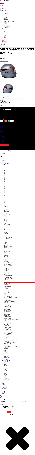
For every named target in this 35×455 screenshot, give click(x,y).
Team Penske (5, 260)
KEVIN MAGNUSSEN (7, 308)
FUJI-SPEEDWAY (6, 345)
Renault (5, 252)
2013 (4, 198)
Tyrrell (5, 263)
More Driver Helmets (7, 27)
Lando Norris (6, 18)
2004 (4, 190)
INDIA (5, 369)
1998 (4, 185)
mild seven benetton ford (7, 245)
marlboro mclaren (6, 236)
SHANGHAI (6, 356)
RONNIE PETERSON (7, 330)
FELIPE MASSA (6, 288)
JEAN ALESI (6, 299)
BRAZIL (5, 364)
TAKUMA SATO (6, 337)
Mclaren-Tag (5, 242)
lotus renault (5, 232)
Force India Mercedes (7, 220)
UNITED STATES (6, 379)
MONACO (5, 375)
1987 (4, 176)
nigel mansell (5, 23)
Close (1, 396)
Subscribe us (2, 3)
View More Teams (6, 38)
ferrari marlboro (6, 30)
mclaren (5, 33)
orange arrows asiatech (7, 249)
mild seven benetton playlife (8, 246)
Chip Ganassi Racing (7, 214)
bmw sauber (5, 208)
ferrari (4, 217)
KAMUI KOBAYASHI (7, 306)
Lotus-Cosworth (6, 233)
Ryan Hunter (5, 331)
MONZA (5, 354)
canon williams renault (7, 213)
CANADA (5, 365)
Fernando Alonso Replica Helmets (9, 289)
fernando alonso (6, 15)
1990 (4, 179)
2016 (4, 200)
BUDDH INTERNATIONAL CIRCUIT (10, 342)
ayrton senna (5, 12)
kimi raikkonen (6, 19)
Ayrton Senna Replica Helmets (8, 275)
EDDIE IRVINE (6, 284)
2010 (4, 195)
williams (5, 37)
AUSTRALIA (6, 362)
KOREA (5, 372)
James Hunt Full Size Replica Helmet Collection (11, 297)
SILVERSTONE (6, 357)
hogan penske (6, 222)
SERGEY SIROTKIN (7, 335)
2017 (4, 201)
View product (2, 104)
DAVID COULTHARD (7, 282)
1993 (4, 181)
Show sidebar (2, 60)
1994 (4, 182)
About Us (1, 127)
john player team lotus (7, 229)
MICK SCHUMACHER (7, 318)
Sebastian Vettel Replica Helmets (8, 333)
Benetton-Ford (6, 207)
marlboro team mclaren (7, 238)
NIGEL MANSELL (7, 325)
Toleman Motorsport (7, 262)
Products (3, 136)
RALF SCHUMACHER (7, 327)
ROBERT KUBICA (7, 328)
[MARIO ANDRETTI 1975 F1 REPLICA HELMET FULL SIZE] (8, 79)
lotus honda (5, 231)
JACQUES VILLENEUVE (8, 296)
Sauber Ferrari (6, 255)
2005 (4, 191)
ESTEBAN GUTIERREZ (7, 286)
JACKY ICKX (6, 295)
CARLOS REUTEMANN (7, 277)
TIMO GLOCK (6, 338)
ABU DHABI (6, 361)
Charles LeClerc (6, 13)
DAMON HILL (6, 279)
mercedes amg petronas (7, 34)
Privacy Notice (2, 132)
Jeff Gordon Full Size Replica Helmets (9, 301)
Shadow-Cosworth (6, 256)
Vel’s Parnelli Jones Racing (7, 264)
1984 (4, 174)
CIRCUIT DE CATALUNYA (8, 343)
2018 (4, 202)
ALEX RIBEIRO (6, 272)
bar (4, 205)
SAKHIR (5, 355)
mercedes (5, 243)
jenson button (6, 17)
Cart (2, 137)
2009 (4, 194)
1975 (4, 167)
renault (5, 35)
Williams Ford (6, 267)
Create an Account (2, 401)
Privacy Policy (12, 414)
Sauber (5, 254)
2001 (4, 188)
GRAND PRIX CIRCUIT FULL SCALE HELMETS (12, 346)
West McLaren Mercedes (7, 266)
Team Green (5, 258)
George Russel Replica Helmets (8, 290)
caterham (5, 215)
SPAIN (5, 377)
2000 (4, 187)
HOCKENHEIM (6, 347)
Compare (3, 393)
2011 (4, 196)
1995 (4, 183)
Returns (1, 129)
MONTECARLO (6, 353)
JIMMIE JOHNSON (7, 303)
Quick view (1, 105)
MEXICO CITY (6, 352)
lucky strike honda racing (7, 235)
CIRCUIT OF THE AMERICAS (8, 344)
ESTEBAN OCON (6, 287)
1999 (4, 186)
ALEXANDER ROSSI (7, 273)
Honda (5, 223)
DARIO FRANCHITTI (7, 281)
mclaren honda (6, 240)
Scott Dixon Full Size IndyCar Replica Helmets (10, 332)
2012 (4, 197)
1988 (4, 177)
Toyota (5, 36)
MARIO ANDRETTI (7, 314)
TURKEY (5, 378)
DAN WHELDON (6, 280)
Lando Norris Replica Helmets (8, 310)
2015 (4, 199)
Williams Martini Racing (7, 268)
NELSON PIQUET (6, 321)
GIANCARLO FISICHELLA (8, 292)
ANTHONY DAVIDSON (7, 274)
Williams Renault (6, 269)
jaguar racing (5, 32)
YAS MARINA (6, 359)
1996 (4, 184)
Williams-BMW (6, 270)
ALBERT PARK (6, 341)
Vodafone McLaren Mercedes (8, 265)
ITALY (5, 371)
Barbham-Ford (6, 206)
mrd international (6, 248)
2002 (4, 189)
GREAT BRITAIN (6, 368)
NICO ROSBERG (6, 324)
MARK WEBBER (6, 315)
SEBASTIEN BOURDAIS (8, 334)
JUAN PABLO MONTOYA (8, 305)
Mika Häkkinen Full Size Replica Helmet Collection (11, 21)
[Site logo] (2, 10)
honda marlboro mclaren (7, 224)
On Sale (3, 141)
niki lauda (5, 24)
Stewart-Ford (5, 257)
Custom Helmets (2, 126)
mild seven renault (6, 247)
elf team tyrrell (6, 216)
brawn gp (5, 210)
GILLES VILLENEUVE (7, 22)
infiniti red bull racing (7, 226)
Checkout (3, 138)
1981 (4, 172)
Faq (0, 130)
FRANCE (5, 367)
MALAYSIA (6, 373)
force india (5, 221)
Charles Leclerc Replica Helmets (8, 278)
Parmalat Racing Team (7, 251)
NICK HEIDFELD (6, 322)
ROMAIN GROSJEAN (7, 329)
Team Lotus (5, 259)
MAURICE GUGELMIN (7, 316)
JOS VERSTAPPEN (7, 304)
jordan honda (5, 230)
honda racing (5, 31)
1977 (4, 169)
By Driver (3, 140)
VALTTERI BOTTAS (7, 26)
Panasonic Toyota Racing (7, 250)
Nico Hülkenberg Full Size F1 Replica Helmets (10, 323)
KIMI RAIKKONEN (7, 309)
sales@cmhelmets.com (3, 117)
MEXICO (5, 374)
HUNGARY (5, 370)
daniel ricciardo (6, 14)
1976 (4, 168)
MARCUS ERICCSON (7, 313)
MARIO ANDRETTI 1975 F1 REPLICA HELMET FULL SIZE (12, 98)
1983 (4, 173)
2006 (4, 192)
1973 (4, 166)
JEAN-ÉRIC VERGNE (7, 300)
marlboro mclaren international (8, 237)
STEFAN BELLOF (6, 336)
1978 (4, 170)
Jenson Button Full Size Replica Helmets (9, 302)
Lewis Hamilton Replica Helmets (8, 312)
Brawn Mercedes (6, 211)
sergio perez (5, 25)
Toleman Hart (6, 261)
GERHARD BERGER (7, 291)
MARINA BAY (6, 351)
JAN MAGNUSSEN (7, 298)
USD (16, 4)
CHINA (5, 366)
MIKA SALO (6, 320)
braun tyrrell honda (6, 209)
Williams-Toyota (6, 271)
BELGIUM (5, 363)
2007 (4, 193)
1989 (4, 178)
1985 (4, 175)
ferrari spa (5, 219)
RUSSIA (5, 376)
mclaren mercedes (6, 241)
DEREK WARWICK (7, 283)
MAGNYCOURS (6, 350)
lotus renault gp (6, 234)
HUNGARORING (6, 348)
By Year (3, 139)
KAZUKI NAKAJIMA (7, 307)
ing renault (5, 227)
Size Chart (1, 131)
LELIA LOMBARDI (7, 311)
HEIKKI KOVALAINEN (7, 294)
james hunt (5, 16)
